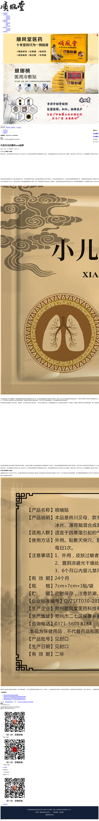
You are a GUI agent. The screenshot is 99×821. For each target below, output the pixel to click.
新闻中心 (13, 127)
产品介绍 (5, 131)
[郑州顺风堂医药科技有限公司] (13, 10)
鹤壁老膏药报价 (9, 702)
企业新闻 (95, 133)
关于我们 (5, 130)
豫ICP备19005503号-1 (45, 812)
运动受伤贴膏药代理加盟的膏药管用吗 (14, 696)
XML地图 (61, 812)
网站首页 (8, 127)
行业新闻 (19, 127)
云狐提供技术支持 (49, 814)
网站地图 (55, 812)
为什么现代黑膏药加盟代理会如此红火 (14, 698)
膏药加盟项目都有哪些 (10, 695)
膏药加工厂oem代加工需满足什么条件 (14, 699)
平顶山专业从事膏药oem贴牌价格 (25, 702)
